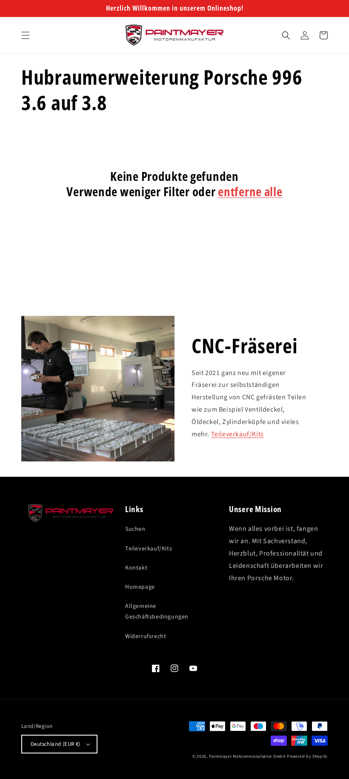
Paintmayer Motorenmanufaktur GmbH (247, 756)
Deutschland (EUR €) (55, 744)
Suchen (135, 529)
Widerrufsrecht (145, 636)
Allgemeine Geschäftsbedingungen (157, 611)
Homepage (140, 587)
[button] (25, 35)
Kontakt (136, 568)
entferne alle (250, 191)
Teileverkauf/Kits (237, 434)
